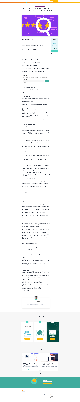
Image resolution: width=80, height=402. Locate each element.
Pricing (33, 392)
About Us (39, 391)
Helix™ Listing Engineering (52, 391)
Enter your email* (25, 79)
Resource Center (45, 393)
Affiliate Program (40, 393)
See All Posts (40, 373)
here (22, 51)
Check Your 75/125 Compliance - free (49, 2)
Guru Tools (34, 393)
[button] (35, 1)
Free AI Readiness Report (52, 392)
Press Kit (39, 394)
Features (34, 391)
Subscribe (47, 383)
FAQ (44, 394)
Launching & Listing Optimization (40, 6)
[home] (24, 1)
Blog (33, 394)
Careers (39, 392)
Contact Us (45, 391)
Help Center (45, 392)
